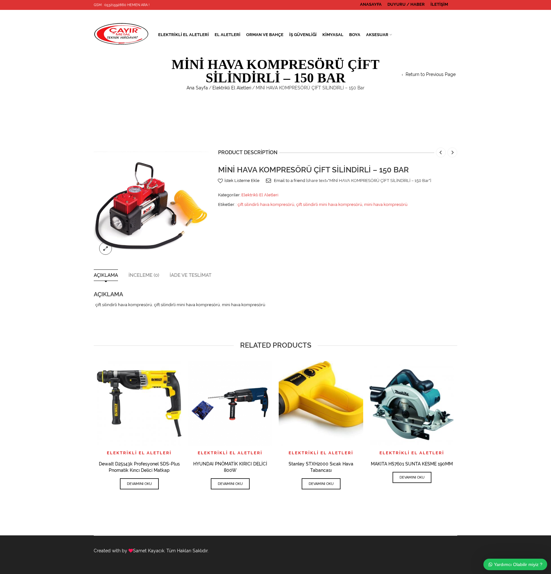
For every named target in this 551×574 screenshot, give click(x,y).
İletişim (439, 4)
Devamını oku (139, 484)
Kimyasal (332, 34)
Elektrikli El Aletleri (183, 34)
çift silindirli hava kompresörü (123, 304)
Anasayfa (371, 4)
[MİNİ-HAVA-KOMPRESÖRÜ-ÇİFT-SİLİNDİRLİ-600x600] (151, 202)
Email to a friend (289, 180)
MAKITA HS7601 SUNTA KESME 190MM (412, 463)
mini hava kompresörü (386, 204)
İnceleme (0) (144, 275)
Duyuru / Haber (406, 4)
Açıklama (106, 275)
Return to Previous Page (431, 74)
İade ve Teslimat (190, 275)
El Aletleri (227, 34)
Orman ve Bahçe (264, 34)
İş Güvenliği (303, 34)
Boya (354, 34)
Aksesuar (377, 34)
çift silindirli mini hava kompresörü (329, 204)
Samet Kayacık (148, 550)
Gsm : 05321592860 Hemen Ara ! (122, 5)
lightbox (105, 248)
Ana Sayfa (197, 87)
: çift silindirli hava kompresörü (265, 204)
